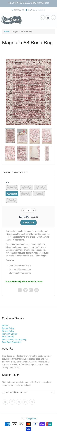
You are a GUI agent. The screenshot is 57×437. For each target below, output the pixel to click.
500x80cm (11, 200)
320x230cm (40, 187)
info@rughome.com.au (36, 10)
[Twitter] (5, 402)
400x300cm (12, 193)
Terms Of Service (9, 333)
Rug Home (32, 418)
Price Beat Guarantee (11, 342)
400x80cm (39, 193)
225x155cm (12, 187)
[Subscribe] (51, 392)
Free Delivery (8, 336)
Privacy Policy (8, 331)
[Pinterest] (18, 402)
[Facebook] (12, 402)
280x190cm (26, 187)
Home (6, 31)
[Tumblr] (32, 402)
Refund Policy (8, 328)
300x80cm (25, 193)
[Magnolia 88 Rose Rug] (28, 92)
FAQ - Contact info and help (14, 339)
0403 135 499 (19, 10)
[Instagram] (25, 402)
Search (5, 325)
